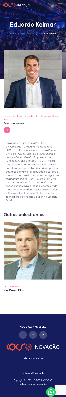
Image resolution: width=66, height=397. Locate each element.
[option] (33, 256)
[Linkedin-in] (43, 335)
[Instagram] (33, 335)
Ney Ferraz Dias (14, 290)
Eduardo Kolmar (14, 123)
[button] (33, 358)
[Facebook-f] (23, 335)
